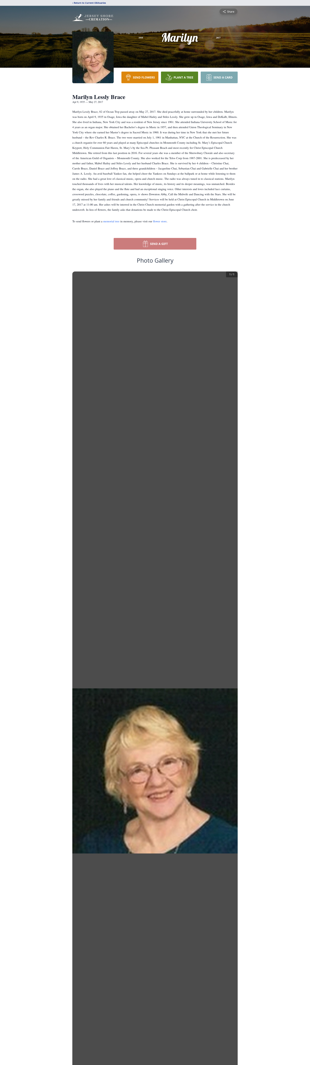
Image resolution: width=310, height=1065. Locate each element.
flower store (160, 221)
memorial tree (111, 221)
